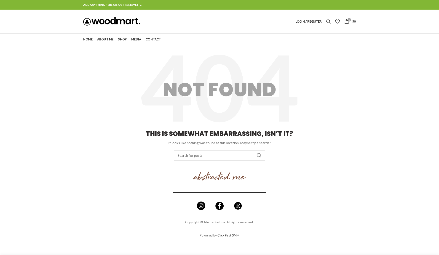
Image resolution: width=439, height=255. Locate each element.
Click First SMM (228, 235)
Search (259, 155)
